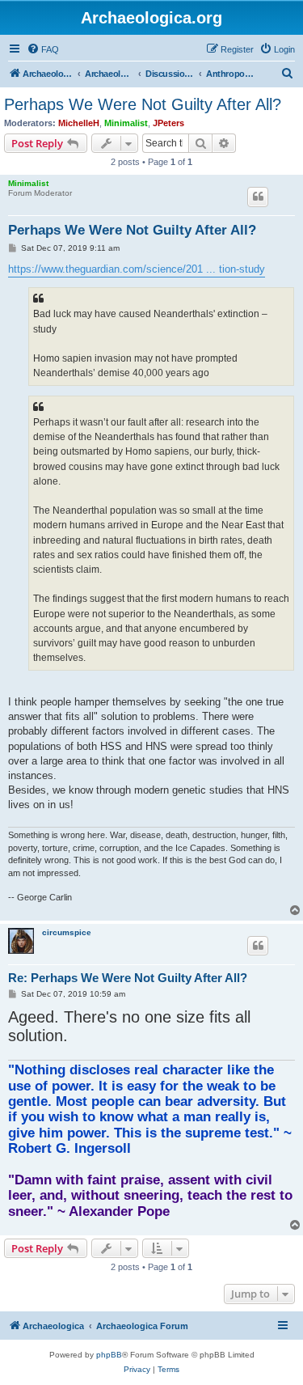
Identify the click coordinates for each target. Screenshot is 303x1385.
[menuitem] (43, 49)
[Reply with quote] (257, 196)
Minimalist (126, 123)
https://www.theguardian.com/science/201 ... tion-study (136, 269)
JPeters (168, 123)
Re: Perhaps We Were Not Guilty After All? (127, 978)
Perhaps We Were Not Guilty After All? (142, 104)
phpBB (109, 1354)
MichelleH (78, 123)
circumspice (66, 932)
